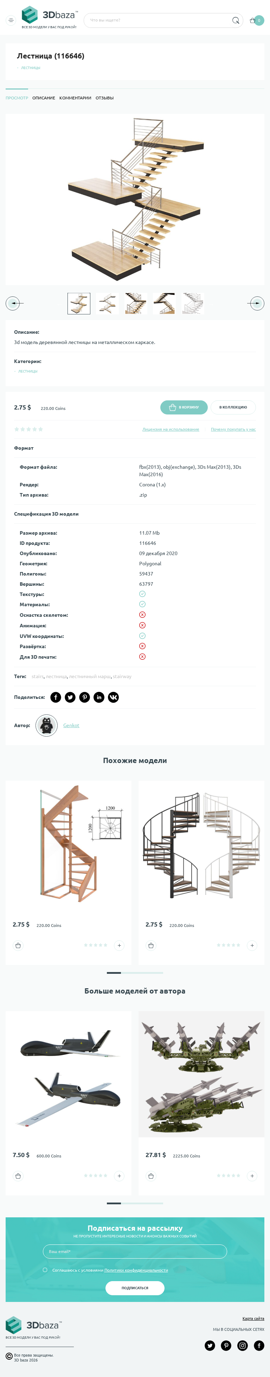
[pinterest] (84, 697)
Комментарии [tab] (75, 98)
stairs (38, 676)
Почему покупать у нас (233, 429)
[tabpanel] (135, 429)
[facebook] (55, 697)
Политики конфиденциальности (136, 1270)
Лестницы (30, 68)
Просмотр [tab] (17, 98)
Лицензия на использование (170, 429)
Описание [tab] (43, 98)
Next (210, 303)
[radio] (16, 429)
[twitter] (70, 697)
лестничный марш (90, 676)
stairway (122, 676)
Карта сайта (253, 1318)
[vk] (113, 697)
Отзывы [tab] (105, 98)
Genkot (71, 725)
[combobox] (155, 20)
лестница (56, 676)
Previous (59, 303)
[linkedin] (99, 697)
